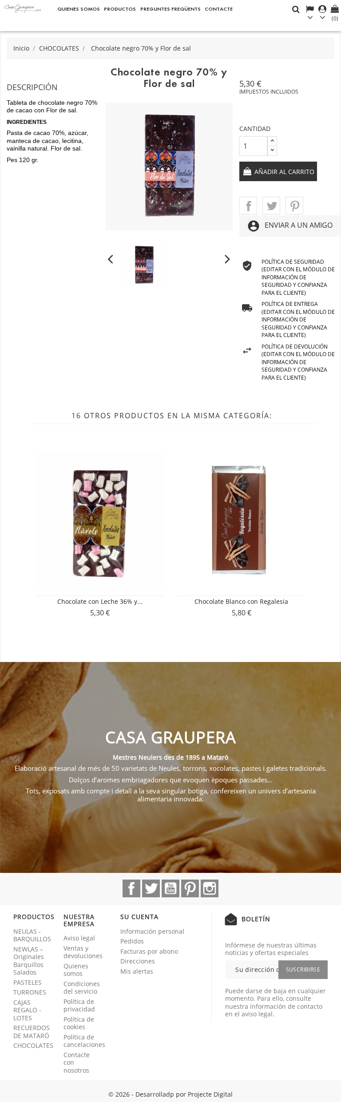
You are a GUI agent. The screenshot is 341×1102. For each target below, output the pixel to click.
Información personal (152, 931)
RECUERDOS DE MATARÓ (31, 1031)
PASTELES (27, 982)
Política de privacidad (79, 1005)
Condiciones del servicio (81, 987)
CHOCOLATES (33, 1045)
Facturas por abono (149, 951)
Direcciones (137, 961)
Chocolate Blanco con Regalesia (241, 601)
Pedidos (132, 941)
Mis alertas (136, 971)
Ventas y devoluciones (83, 952)
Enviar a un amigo (290, 226)
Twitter (151, 888)
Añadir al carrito (283, 171)
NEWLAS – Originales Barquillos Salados (28, 961)
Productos (120, 8)
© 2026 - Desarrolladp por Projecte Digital (170, 1094)
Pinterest (294, 205)
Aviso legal (79, 938)
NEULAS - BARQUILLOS (32, 935)
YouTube (170, 888)
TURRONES (29, 992)
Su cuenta (139, 916)
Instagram (209, 888)
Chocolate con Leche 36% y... (100, 601)
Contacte (219, 8)
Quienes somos (78, 8)
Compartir (248, 205)
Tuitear (271, 205)
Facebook (131, 888)
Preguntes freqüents (170, 8)
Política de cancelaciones (84, 1041)
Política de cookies (78, 1023)
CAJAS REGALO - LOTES (27, 1010)
